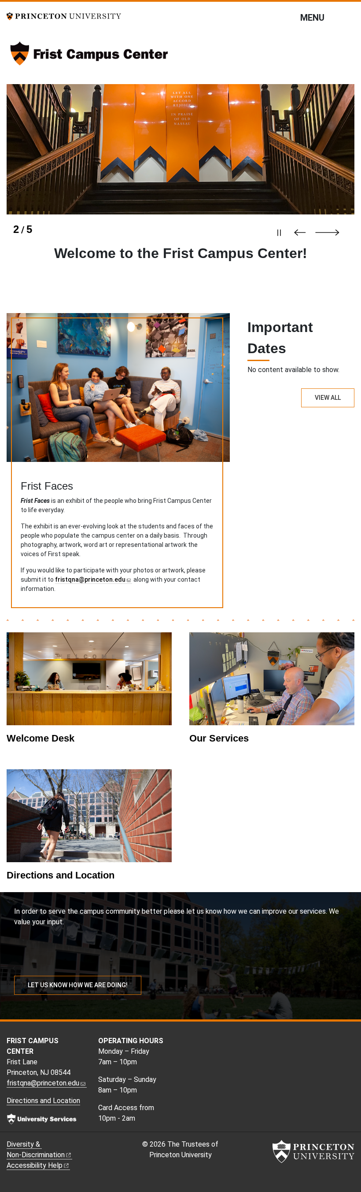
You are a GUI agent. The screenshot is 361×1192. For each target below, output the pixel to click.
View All (328, 397)
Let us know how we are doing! (78, 985)
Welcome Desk (40, 738)
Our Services (219, 738)
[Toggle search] (348, 17)
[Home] (89, 57)
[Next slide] (331, 232)
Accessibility (35, 1165)
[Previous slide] (302, 232)
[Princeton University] (64, 15)
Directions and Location (60, 875)
